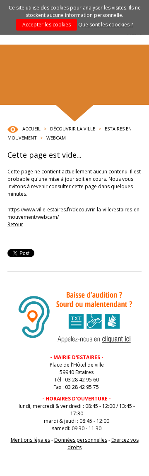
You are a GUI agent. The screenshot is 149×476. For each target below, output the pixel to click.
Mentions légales (30, 439)
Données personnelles (80, 439)
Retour (15, 224)
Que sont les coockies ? (105, 24)
